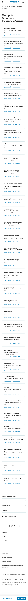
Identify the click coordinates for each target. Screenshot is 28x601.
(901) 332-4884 (16, 304)
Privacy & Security (6, 549)
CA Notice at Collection (7, 557)
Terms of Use (5, 553)
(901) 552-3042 (16, 241)
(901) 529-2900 (16, 150)
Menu (5, 1)
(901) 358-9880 (16, 228)
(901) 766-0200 (16, 483)
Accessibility (5, 540)
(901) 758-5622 (16, 176)
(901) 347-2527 (16, 48)
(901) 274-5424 (16, 431)
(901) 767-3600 (16, 420)
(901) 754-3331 (16, 280)
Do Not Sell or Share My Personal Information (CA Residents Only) (13, 566)
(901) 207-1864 (16, 370)
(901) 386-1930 (16, 457)
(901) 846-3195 (16, 98)
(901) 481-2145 (16, 75)
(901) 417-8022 (16, 35)
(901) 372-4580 (16, 470)
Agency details (7, 35)
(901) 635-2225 (16, 215)
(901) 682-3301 (16, 293)
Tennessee (19, 6)
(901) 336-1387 (16, 442)
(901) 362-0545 (16, 381)
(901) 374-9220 (16, 191)
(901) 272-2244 (16, 265)
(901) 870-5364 (16, 202)
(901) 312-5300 (16, 61)
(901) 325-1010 (16, 317)
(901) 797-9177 (16, 252)
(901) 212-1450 (16, 124)
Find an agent (21, 598)
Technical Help (5, 544)
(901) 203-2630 (16, 163)
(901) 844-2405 (16, 87)
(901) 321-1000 (16, 111)
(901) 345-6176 (16, 343)
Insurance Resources (6, 561)
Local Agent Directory (9, 6)
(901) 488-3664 (16, 407)
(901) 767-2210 (16, 330)
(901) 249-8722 (16, 137)
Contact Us (4, 532)
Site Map (4, 536)
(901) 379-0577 (16, 356)
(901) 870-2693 (16, 394)
